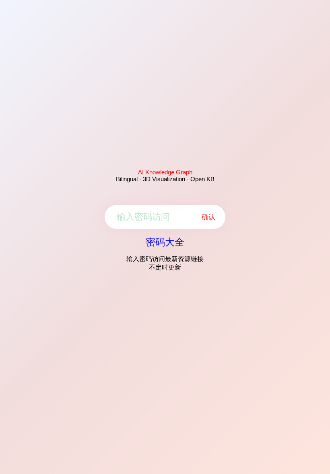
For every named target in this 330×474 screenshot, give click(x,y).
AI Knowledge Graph (165, 172)
